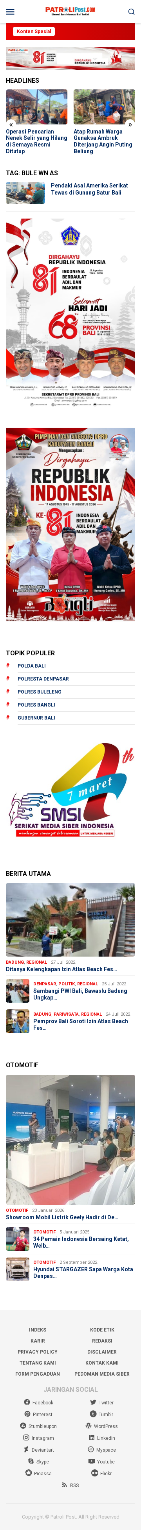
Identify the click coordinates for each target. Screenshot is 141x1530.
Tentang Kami (38, 1363)
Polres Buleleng (39, 692)
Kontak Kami (102, 1363)
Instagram (43, 1438)
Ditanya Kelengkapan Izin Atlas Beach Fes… (61, 969)
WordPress (106, 1426)
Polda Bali (32, 666)
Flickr (106, 1473)
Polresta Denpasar (43, 679)
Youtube (106, 1462)
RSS (74, 1485)
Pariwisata (66, 1014)
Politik (66, 984)
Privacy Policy (38, 1352)
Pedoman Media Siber (102, 1374)
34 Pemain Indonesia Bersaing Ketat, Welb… (81, 1242)
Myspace (106, 1450)
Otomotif (17, 1210)
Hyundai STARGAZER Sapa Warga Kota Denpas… (83, 1272)
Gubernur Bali (36, 718)
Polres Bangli (36, 705)
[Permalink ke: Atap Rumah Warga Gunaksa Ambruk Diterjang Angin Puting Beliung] (105, 106)
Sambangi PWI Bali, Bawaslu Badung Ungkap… (80, 994)
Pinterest (42, 1414)
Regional (36, 962)
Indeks (37, 1330)
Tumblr (106, 1414)
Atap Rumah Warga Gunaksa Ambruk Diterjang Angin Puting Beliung (103, 141)
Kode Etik (102, 1330)
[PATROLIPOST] (70, 11)
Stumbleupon (43, 1426)
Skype (42, 1462)
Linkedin (106, 1438)
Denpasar (44, 984)
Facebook (43, 1403)
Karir (38, 1341)
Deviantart (43, 1450)
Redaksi (102, 1341)
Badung (15, 962)
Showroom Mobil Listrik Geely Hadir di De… (62, 1217)
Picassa (43, 1473)
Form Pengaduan (37, 1374)
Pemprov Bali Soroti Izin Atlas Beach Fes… (80, 1024)
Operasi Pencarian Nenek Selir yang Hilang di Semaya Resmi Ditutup (36, 141)
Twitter (106, 1403)
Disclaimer (102, 1352)
